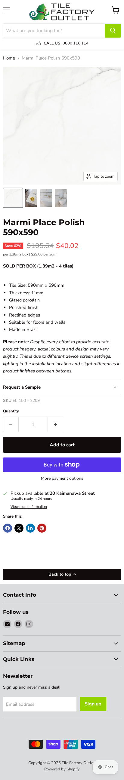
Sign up (93, 704)
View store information (29, 507)
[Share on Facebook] (7, 528)
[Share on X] (18, 528)
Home (9, 58)
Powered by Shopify (62, 769)
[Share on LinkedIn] (30, 528)
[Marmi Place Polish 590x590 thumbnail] (13, 197)
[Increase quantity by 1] (55, 424)
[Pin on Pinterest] (41, 528)
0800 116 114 (75, 43)
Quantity (11, 411)
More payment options (62, 478)
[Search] (113, 31)
